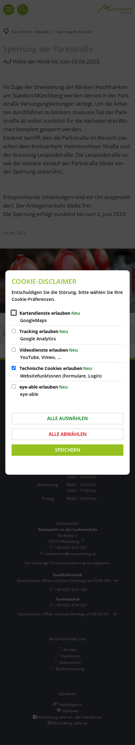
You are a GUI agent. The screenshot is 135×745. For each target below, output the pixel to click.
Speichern (67, 450)
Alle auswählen (67, 418)
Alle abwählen (68, 434)
